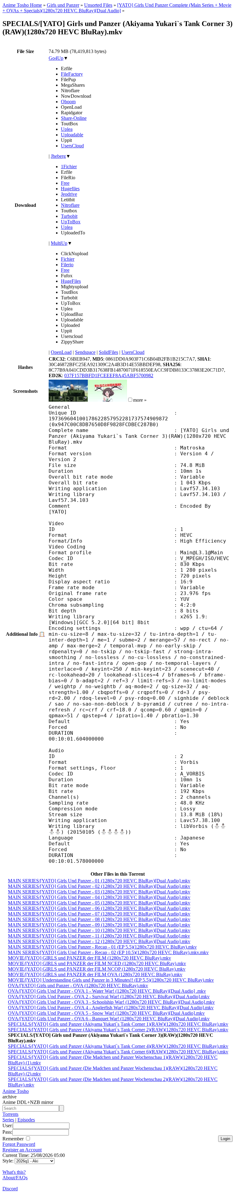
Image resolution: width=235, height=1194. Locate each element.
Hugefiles (70, 188)
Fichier (67, 259)
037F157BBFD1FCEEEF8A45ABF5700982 (108, 375)
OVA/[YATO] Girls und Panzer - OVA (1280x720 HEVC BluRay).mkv (78, 985)
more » (140, 400)
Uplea (67, 129)
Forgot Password (18, 1144)
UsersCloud (72, 145)
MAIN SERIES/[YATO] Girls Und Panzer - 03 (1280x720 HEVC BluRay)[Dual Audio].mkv (99, 891)
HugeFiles (71, 281)
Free (65, 183)
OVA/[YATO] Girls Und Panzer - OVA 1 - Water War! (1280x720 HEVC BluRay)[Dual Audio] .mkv (107, 991)
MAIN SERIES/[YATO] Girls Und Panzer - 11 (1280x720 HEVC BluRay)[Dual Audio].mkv (99, 935)
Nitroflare (70, 205)
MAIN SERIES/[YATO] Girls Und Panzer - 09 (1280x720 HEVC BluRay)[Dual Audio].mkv (99, 924)
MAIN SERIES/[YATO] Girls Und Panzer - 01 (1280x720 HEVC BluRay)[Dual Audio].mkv (99, 880)
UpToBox (70, 221)
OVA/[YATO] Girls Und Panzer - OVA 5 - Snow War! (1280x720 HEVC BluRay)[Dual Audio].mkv (106, 1013)
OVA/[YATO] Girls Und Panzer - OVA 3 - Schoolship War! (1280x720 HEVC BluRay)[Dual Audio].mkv (111, 1002)
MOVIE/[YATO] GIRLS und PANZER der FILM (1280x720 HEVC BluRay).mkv (89, 958)
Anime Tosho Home (22, 5)
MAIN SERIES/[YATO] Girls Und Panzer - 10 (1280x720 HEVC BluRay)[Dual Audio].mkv (99, 930)
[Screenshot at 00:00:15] (68, 400)
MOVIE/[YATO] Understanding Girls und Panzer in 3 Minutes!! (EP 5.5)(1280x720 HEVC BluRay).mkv (111, 980)
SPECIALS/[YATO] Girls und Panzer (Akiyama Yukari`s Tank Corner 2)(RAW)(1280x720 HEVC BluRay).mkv (118, 1029)
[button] (130, 400)
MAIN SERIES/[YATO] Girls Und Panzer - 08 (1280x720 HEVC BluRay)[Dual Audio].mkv (99, 919)
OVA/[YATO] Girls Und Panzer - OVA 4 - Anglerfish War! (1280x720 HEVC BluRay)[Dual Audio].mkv (111, 1007)
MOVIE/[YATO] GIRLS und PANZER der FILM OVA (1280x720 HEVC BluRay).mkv (95, 974)
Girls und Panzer (63, 5)
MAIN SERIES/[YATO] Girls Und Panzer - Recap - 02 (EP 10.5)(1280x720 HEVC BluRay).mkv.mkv (108, 952)
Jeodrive (69, 194)
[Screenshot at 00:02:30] (107, 400)
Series (8, 1119)
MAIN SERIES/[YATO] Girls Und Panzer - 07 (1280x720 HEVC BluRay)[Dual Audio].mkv (99, 913)
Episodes (26, 1119)
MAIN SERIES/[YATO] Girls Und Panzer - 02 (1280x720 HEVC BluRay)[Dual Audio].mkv (99, 886)
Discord (10, 1188)
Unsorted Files (98, 5)
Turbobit (69, 216)
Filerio (67, 264)
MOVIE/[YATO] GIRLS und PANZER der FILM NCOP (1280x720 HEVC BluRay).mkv (96, 969)
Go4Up (56, 58)
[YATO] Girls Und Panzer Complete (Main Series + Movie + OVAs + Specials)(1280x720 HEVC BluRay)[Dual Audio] (116, 7)
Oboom (68, 101)
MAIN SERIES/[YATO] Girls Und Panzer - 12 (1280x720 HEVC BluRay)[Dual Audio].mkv (99, 941)
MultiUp (59, 243)
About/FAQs (15, 1177)
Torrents (10, 1114)
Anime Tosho (15, 1091)
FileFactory (72, 74)
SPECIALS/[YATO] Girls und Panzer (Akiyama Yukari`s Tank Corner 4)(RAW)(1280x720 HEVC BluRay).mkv (118, 1046)
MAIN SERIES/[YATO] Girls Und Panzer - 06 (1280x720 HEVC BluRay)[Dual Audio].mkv (99, 908)
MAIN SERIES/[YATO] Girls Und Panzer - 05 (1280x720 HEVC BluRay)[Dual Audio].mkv (99, 902)
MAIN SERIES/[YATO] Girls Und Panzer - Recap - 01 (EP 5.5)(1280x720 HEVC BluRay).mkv (102, 947)
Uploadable (72, 134)
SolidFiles (108, 352)
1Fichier (69, 166)
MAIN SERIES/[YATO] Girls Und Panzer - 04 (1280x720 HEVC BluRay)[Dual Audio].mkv (99, 897)
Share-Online (74, 118)
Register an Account (22, 1149)
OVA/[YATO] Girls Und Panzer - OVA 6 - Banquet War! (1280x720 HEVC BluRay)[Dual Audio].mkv (109, 1018)
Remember (13, 1138)
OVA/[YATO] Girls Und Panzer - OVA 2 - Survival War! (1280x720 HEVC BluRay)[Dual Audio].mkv (109, 996)
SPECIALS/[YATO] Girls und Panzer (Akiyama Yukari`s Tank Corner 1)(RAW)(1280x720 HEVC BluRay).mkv (118, 1024)
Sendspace (85, 352)
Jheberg (58, 156)
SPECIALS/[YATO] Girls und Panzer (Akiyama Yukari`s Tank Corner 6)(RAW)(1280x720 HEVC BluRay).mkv (118, 1051)
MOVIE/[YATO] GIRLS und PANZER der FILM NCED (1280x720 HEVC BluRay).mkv (97, 963)
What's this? (14, 1172)
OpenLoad (61, 352)
